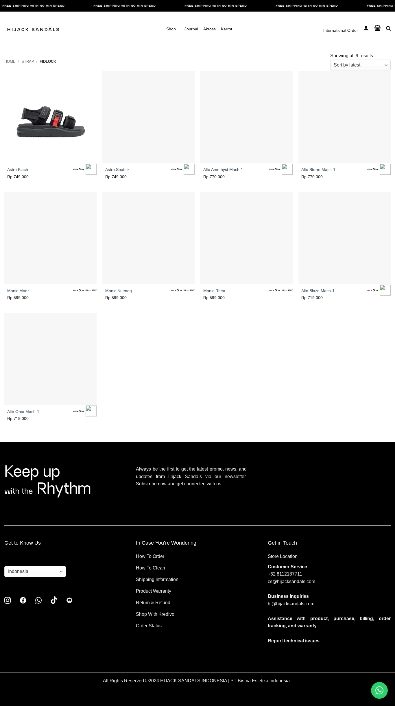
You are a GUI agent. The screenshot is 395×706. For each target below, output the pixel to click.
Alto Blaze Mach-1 (318, 290)
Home (10, 61)
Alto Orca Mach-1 (23, 411)
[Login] (366, 27)
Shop (171, 29)
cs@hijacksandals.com (291, 581)
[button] (377, 27)
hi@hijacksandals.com (291, 603)
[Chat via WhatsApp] (379, 690)
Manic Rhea (214, 290)
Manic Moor (18, 290)
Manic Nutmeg (118, 290)
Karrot (226, 29)
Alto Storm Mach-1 (318, 169)
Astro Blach (17, 169)
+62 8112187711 (285, 574)
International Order (343, 30)
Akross (209, 29)
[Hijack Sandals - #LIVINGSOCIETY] (33, 29)
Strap (27, 61)
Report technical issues (294, 640)
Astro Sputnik (117, 169)
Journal (191, 29)
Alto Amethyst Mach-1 (223, 169)
